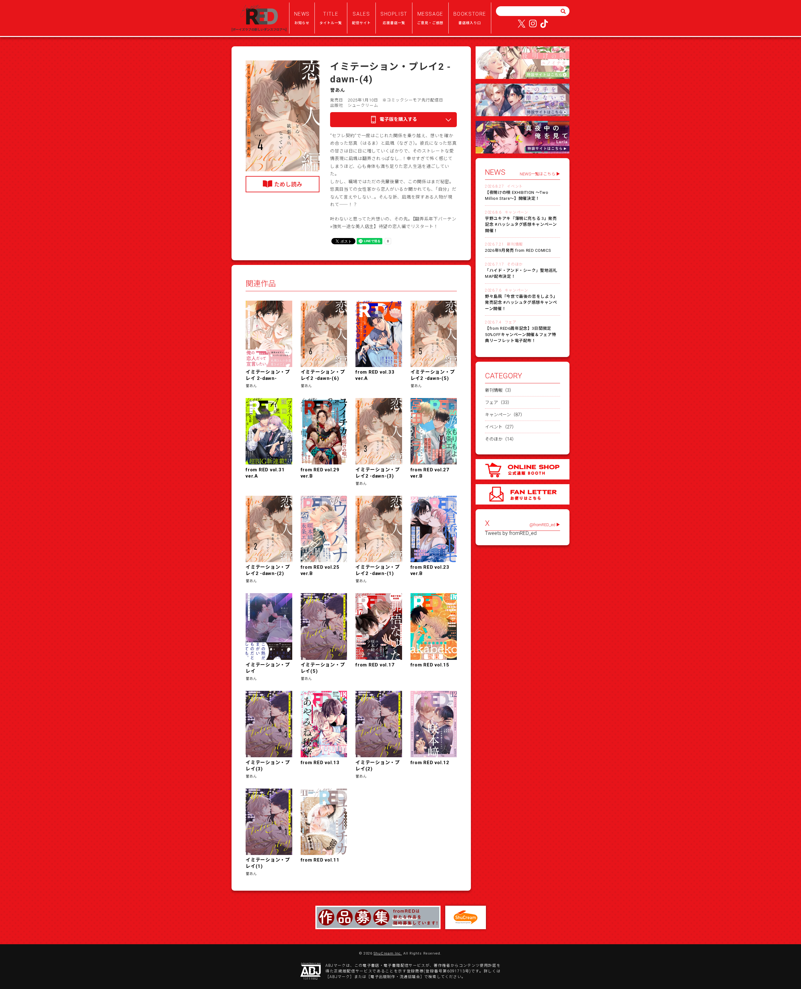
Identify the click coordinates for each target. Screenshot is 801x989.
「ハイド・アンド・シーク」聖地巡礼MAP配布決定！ (521, 273)
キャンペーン (516, 212)
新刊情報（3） (499, 390)
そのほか (515, 264)
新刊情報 (515, 244)
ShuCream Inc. (388, 953)
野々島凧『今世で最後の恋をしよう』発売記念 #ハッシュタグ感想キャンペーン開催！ (521, 302)
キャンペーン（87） (505, 414)
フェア (511, 322)
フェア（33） (498, 402)
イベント (515, 186)
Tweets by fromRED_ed (511, 533)
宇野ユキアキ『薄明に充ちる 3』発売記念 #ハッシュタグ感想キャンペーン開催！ (521, 224)
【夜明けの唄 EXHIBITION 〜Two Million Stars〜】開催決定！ (516, 195)
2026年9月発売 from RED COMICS (518, 250)
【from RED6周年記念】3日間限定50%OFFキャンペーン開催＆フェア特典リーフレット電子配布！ (520, 334)
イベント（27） (500, 426)
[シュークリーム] (465, 917)
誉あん (337, 90)
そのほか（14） (500, 439)
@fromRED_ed (542, 524)
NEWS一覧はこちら (537, 174)
